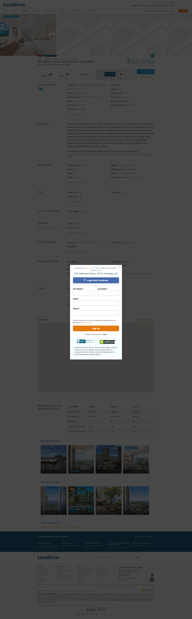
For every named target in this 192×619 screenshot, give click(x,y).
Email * (76, 299)
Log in (89, 268)
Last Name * (103, 289)
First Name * (78, 289)
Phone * (76, 309)
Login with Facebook (97, 280)
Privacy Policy (87, 322)
